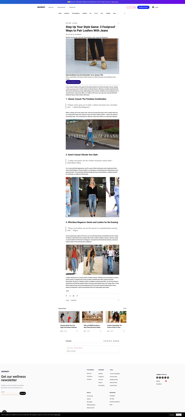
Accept (178, 414)
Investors (89, 379)
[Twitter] (163, 378)
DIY (90, 13)
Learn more (115, 2)
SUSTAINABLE (76, 13)
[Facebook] (157, 378)
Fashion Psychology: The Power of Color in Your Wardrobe (114, 326)
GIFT (102, 13)
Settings (172, 414)
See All (124, 308)
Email (2, 392)
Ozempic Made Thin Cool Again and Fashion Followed (68, 326)
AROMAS (66, 13)
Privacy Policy (57, 414)
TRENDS (108, 13)
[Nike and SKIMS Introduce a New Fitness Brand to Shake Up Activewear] (92, 317)
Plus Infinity (101, 385)
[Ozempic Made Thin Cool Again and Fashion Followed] (69, 317)
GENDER (84, 13)
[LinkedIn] (165, 378)
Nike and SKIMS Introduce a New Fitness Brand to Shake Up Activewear (92, 326)
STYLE (96, 13)
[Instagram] (160, 378)
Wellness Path (90, 408)
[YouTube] (168, 378)
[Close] (183, 415)
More (114, 13)
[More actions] (118, 23)
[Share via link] (77, 295)
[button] (52, 7)
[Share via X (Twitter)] (70, 295)
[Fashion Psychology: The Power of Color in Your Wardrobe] (116, 317)
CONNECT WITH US (161, 374)
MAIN (60, 13)
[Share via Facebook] (66, 295)
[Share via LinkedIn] (73, 295)
